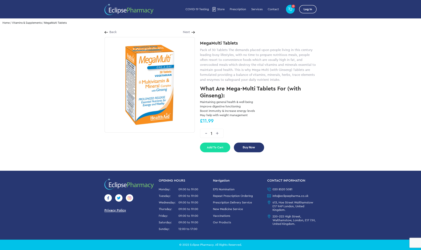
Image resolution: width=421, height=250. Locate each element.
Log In (308, 9)
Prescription (238, 9)
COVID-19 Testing (197, 9)
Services (257, 9)
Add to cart (215, 147)
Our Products (222, 222)
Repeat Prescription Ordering (233, 196)
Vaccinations (221, 216)
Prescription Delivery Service (232, 202)
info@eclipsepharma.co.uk (290, 196)
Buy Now (249, 147)
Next (186, 32)
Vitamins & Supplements (27, 22)
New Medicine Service (228, 209)
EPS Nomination (224, 189)
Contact (273, 9)
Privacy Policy (115, 210)
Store (221, 9)
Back (113, 32)
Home (6, 22)
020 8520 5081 (282, 189)
